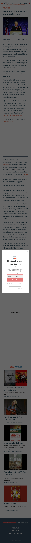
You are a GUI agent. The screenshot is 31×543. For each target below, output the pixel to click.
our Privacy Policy (16, 284)
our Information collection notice (16, 285)
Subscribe (15, 280)
